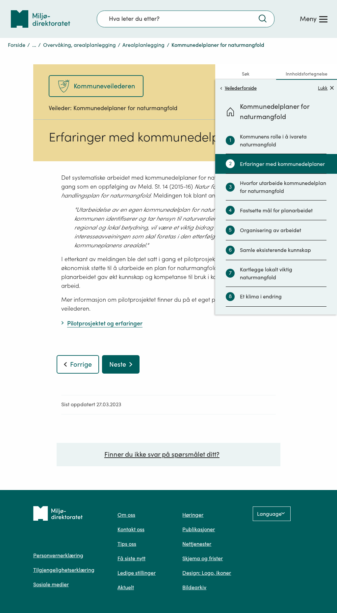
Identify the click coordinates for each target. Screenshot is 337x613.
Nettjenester (196, 543)
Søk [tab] (245, 74)
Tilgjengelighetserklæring (63, 570)
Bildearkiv (194, 587)
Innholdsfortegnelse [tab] (306, 74)
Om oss (126, 514)
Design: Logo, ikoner (206, 572)
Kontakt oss (130, 529)
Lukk (322, 88)
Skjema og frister (202, 558)
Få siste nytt (131, 558)
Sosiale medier (51, 584)
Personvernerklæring (58, 555)
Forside (16, 45)
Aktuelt (125, 587)
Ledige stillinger (136, 572)
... (34, 45)
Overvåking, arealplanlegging (79, 45)
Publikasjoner (198, 529)
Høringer (192, 514)
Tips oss (126, 543)
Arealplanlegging (143, 45)
